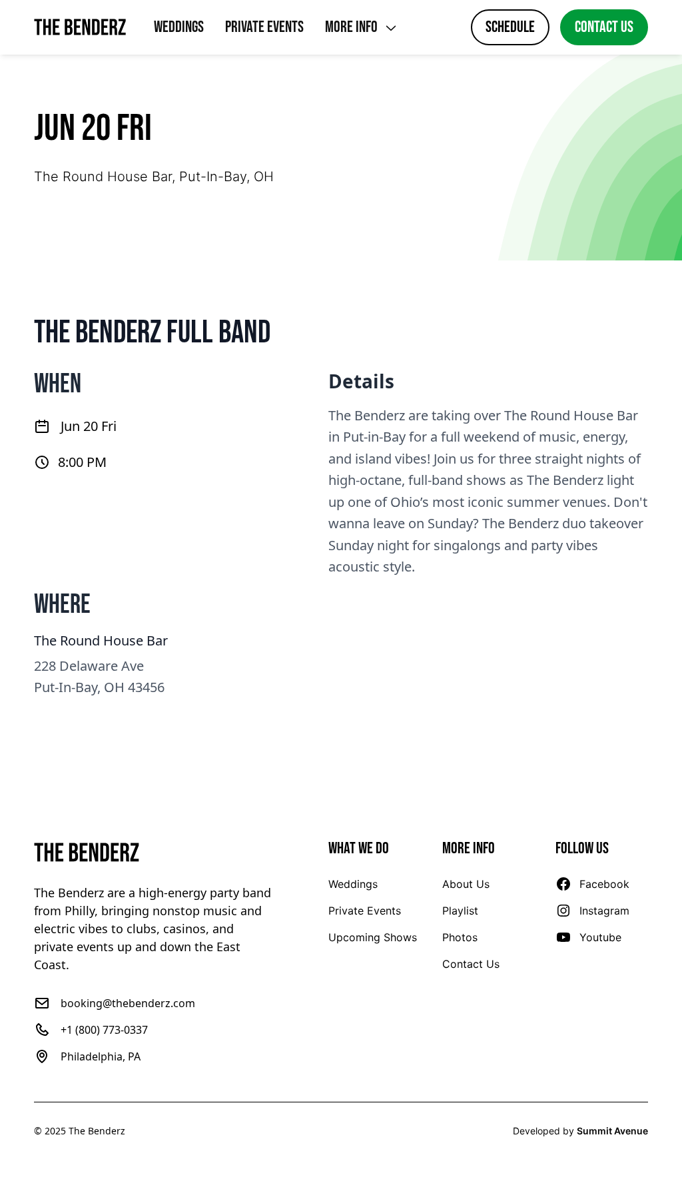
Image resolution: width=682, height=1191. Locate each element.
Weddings (179, 27)
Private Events (264, 27)
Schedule (510, 27)
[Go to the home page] (154, 852)
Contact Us (604, 27)
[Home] (80, 27)
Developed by (580, 1130)
